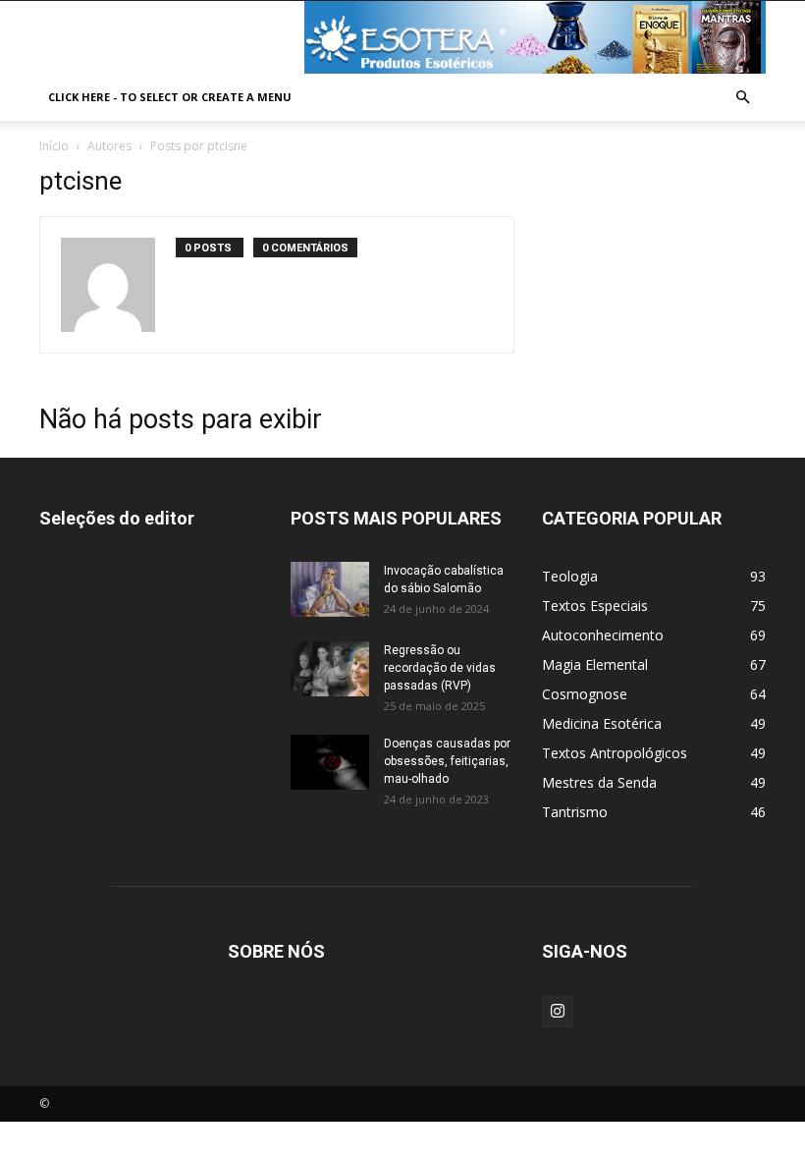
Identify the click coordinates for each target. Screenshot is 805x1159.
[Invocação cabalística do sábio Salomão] (330, 589)
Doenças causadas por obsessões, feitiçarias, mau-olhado (447, 761)
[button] (742, 97)
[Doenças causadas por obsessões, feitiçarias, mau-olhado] (330, 762)
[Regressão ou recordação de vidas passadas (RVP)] (330, 668)
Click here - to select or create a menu (170, 96)
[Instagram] (557, 1011)
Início (54, 146)
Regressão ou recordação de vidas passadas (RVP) (440, 667)
